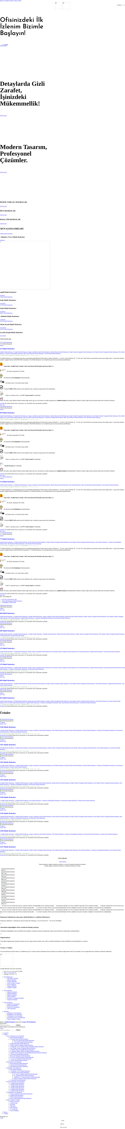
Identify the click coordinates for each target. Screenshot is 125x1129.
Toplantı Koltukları (12, 999)
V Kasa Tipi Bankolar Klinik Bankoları (20, 1059)
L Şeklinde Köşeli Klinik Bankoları (19, 1072)
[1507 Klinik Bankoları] (6, 839)
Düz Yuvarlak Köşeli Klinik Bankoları (33, 417)
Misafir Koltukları (12, 995)
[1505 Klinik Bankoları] (6, 805)
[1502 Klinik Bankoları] (6, 754)
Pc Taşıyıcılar (13, 1109)
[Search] (114, 5)
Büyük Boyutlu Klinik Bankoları (59, 352)
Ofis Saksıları (13, 1107)
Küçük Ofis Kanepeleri (13, 1004)
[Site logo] (59, 8)
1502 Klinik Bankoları (8, 762)
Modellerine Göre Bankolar (14, 1014)
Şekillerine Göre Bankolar (14, 1013)
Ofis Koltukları (8, 990)
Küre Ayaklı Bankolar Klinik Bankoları (20, 1098)
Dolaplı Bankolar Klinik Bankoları (19, 1043)
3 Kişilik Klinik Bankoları (20, 352)
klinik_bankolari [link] (63, 861)
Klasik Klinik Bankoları (16, 1097)
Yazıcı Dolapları (14, 1110)
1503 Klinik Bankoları (8, 780)
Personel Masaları (12, 981)
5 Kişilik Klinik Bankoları (35, 634)
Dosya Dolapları (11, 984)
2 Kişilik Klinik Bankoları (20, 651)
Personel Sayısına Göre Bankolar (16, 1017)
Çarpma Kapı (13, 1103)
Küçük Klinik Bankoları (89, 730)
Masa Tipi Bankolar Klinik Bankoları (34, 353)
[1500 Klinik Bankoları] (6, 719)
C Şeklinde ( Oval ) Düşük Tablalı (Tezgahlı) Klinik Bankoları (27, 1046)
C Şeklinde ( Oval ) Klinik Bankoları (20, 1071)
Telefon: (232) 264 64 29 (10, 972)
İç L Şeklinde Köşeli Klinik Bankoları (24, 1075)
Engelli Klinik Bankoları (27, 618)
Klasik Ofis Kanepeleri (13, 1007)
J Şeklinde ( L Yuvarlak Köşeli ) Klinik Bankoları (27, 1077)
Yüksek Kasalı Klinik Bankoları (18, 732)
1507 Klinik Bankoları (8, 847)
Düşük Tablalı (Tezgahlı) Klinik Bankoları (80, 352)
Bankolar (6, 1011)
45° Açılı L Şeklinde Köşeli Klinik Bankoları (26, 1074)
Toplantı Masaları (12, 986)
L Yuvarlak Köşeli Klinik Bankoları (23, 1042)
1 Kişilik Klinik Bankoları (7, 730)
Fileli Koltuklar (11, 996)
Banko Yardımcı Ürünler (13, 1019)
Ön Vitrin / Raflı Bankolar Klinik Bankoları (22, 1057)
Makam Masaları (11, 980)
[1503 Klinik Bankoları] (6, 772)
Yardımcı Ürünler (12, 987)
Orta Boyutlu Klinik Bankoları (52, 353)
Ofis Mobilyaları (8, 977)
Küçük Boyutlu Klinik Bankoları (112, 667)
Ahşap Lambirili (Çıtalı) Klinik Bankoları (39, 352)
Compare (5, 1113)
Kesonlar (12, 1104)
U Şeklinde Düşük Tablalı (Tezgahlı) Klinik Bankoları (24, 1051)
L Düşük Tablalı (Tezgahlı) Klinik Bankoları (22, 1049)
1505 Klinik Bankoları (8, 813)
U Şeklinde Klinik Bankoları (18, 1080)
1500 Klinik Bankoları (8, 727)
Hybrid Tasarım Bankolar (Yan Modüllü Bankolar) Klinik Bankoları (28, 1052)
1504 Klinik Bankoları (8, 797)
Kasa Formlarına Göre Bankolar (15, 1036)
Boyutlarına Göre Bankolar (14, 1062)
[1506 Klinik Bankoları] (6, 823)
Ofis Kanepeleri (8, 1002)
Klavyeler (12, 1106)
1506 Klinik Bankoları (8, 831)
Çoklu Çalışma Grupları (13, 983)
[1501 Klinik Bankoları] (6, 737)
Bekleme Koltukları (12, 1005)
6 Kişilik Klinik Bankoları (50, 634)
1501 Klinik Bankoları (8, 745)
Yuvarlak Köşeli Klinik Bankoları (14, 417)
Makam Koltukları (12, 992)
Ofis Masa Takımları (12, 978)
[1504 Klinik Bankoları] (6, 789)
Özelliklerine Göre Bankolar (14, 1016)
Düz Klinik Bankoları (75, 485)
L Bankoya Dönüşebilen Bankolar (14, 353)
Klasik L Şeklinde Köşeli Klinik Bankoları (25, 1078)
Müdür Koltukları (12, 993)
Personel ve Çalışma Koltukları (15, 998)
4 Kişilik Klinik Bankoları (35, 616)
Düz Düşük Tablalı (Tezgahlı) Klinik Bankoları (105, 352)
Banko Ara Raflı (14, 1101)
